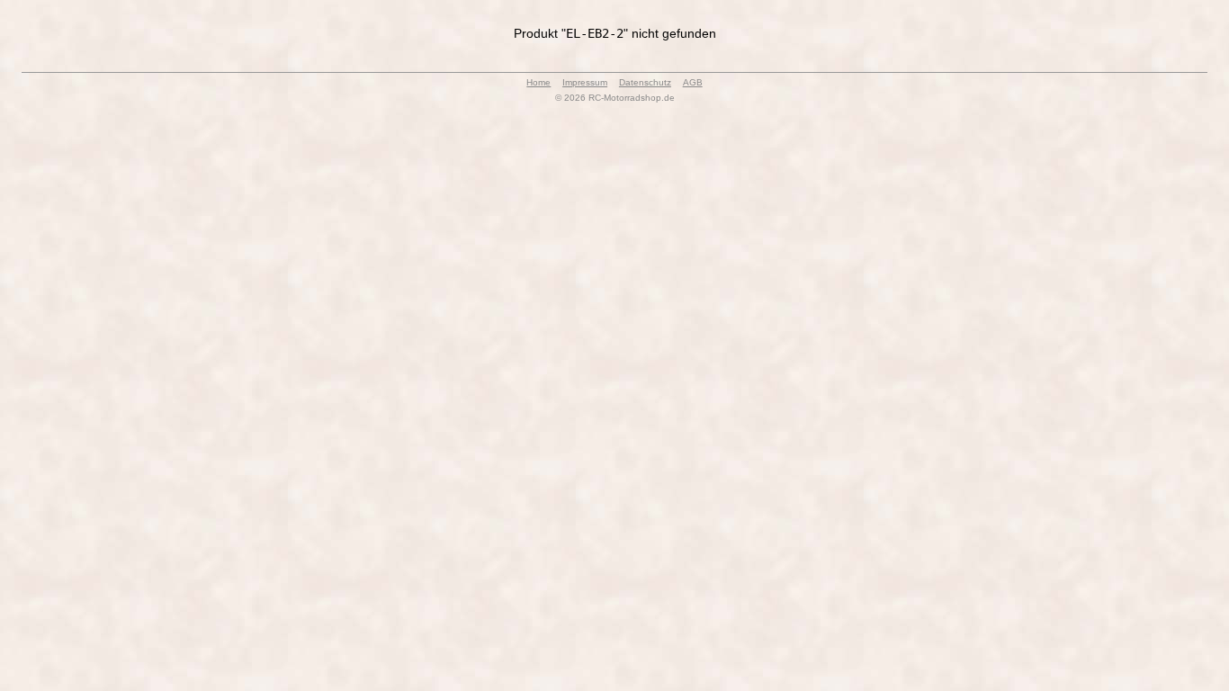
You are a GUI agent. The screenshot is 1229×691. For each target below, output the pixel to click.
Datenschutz (645, 82)
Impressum (584, 82)
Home (538, 82)
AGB (693, 82)
